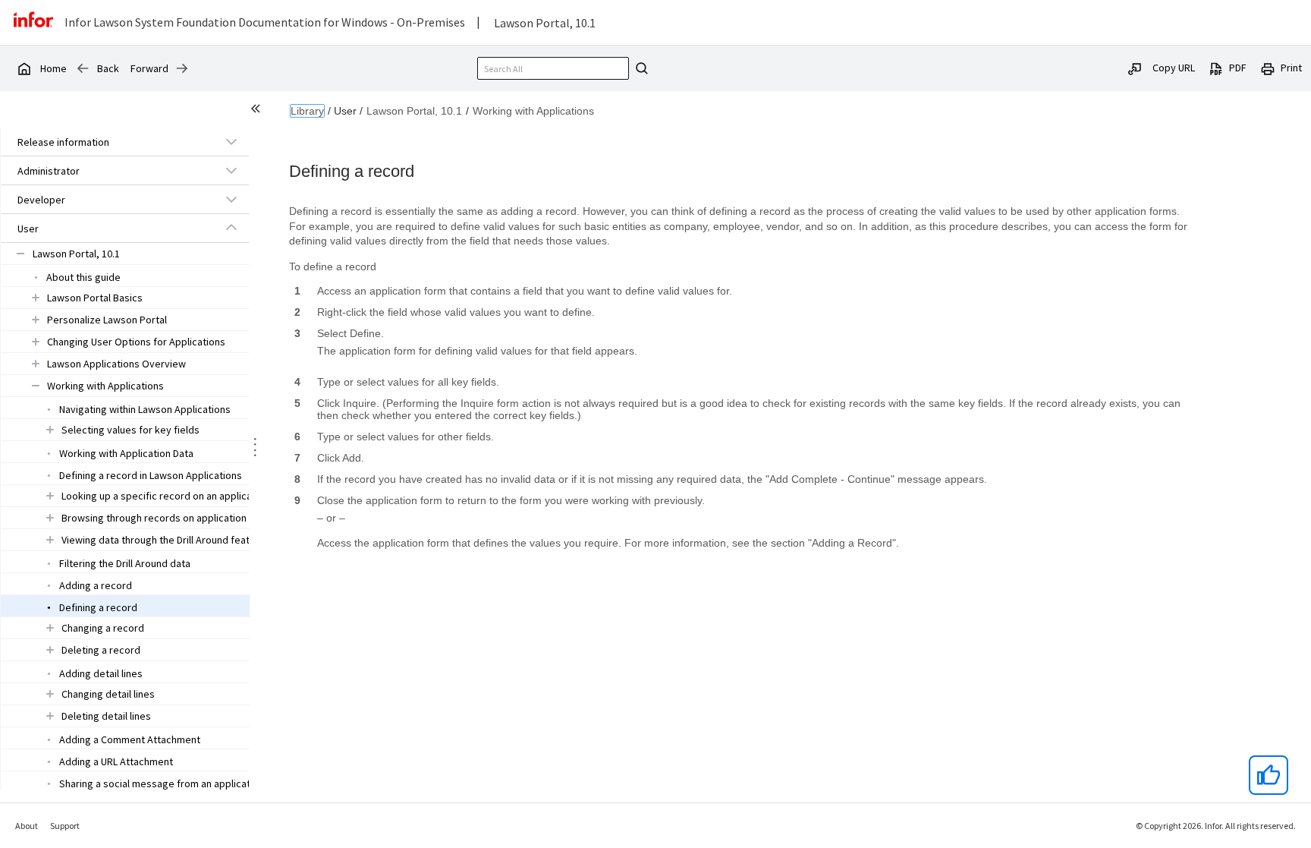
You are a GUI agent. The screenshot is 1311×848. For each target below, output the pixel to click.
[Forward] (182, 68)
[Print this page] (1268, 67)
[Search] (639, 68)
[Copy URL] (1135, 67)
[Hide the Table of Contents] (258, 110)
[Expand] (231, 141)
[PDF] (1216, 67)
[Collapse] (231, 228)
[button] (108, 142)
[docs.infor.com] (23, 68)
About (26, 825)
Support (65, 825)
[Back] (82, 68)
